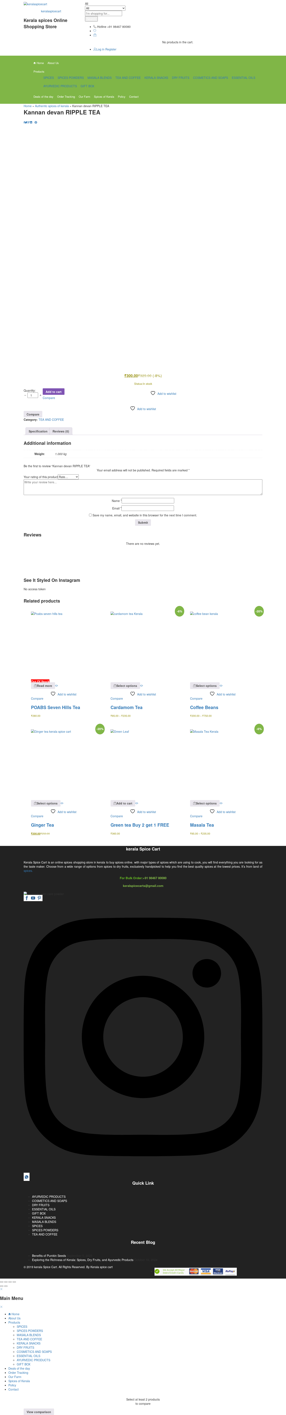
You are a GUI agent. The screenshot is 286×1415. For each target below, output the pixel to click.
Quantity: (30, 390)
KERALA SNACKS (156, 78)
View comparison (39, 1412)
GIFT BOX (87, 86)
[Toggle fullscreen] (10, 1282)
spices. (28, 870)
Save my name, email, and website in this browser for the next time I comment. (145, 515)
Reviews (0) (61, 431)
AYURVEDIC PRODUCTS (60, 86)
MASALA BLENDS (100, 78)
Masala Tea (202, 825)
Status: (138, 384)
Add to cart (54, 392)
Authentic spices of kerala (52, 106)
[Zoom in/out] (14, 1282)
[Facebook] (27, 899)
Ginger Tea (42, 825)
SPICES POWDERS (71, 78)
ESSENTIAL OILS (243, 78)
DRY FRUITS (180, 78)
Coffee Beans (204, 707)
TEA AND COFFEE (128, 78)
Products (14, 1322)
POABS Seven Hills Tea (55, 707)
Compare (49, 398)
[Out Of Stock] (63, 644)
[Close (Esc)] (1, 1282)
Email (116, 508)
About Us (53, 63)
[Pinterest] (39, 899)
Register (110, 49)
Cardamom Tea (127, 707)
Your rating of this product (41, 477)
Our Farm (84, 97)
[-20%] (222, 644)
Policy (121, 97)
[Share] (6, 1282)
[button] (123, 803)
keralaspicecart (51, 11)
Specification (38, 431)
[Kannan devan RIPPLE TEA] (24, 122)
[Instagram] (143, 1172)
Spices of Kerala (104, 97)
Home (40, 63)
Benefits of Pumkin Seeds (49, 1255)
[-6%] (143, 644)
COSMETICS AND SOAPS (210, 78)
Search (91, 19)
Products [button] (38, 71)
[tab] (38, 431)
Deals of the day (43, 97)
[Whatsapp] (27, 1177)
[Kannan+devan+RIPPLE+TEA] (26, 122)
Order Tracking (66, 97)
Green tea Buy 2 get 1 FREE (140, 825)
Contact (134, 97)
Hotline (101, 26)
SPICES (48, 78)
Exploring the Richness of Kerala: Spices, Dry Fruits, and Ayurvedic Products (82, 1260)
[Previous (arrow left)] (1, 1286)
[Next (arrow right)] (6, 1286)
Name (117, 501)
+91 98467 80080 (154, 878)
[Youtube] (33, 899)
